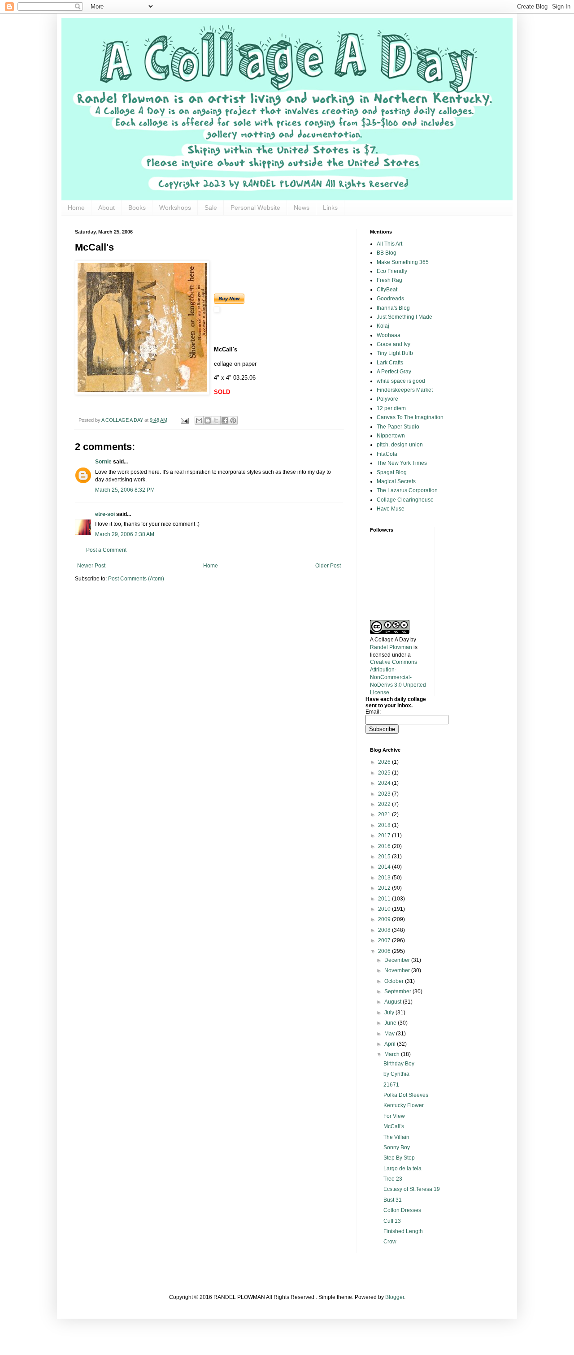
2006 (385, 951)
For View (394, 1116)
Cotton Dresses (402, 1210)
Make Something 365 (403, 262)
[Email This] (199, 420)
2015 (385, 856)
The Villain (396, 1137)
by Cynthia (396, 1074)
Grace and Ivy (393, 344)
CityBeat (387, 289)
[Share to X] (216, 420)
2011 (385, 899)
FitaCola (387, 454)
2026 (385, 762)
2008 (385, 930)
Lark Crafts (390, 362)
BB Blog (386, 253)
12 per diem (391, 408)
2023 (385, 794)
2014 (385, 867)
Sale (210, 207)
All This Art (389, 244)
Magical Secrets (396, 481)
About (106, 207)
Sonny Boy (396, 1147)
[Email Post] (184, 420)
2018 (385, 825)
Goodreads (390, 298)
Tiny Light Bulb (395, 353)
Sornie (103, 462)
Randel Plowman (391, 647)
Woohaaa (388, 335)
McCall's (393, 1126)
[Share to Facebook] (224, 420)
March (392, 1054)
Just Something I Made (404, 317)
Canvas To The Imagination (410, 417)
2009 (385, 919)
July (390, 1012)
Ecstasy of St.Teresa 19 (411, 1189)
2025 (385, 773)
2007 (385, 940)
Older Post (328, 566)
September (398, 991)
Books (137, 207)
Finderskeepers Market (405, 390)
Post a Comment (106, 550)
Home (76, 207)
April (390, 1044)
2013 (385, 877)
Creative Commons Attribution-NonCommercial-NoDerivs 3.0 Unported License (398, 677)
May (390, 1033)
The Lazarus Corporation (407, 490)
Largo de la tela (402, 1168)
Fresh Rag (389, 280)
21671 (391, 1085)
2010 (385, 909)
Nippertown (391, 436)
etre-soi (105, 514)
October (394, 981)
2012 (385, 888)
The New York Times (402, 463)
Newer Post (91, 566)
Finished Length (403, 1231)
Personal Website (255, 207)
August (393, 1002)
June (391, 1023)
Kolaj (383, 326)
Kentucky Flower (403, 1105)
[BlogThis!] (207, 420)
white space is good (401, 381)
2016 (385, 846)
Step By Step (399, 1158)
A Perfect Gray (394, 371)
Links (330, 207)
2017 (385, 835)
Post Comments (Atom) (136, 579)
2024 (385, 783)
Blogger (394, 1297)
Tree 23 (392, 1179)
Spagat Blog (392, 472)
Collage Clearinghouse (405, 500)
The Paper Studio (398, 427)
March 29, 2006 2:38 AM (124, 534)
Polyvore (387, 399)
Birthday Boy (398, 1064)
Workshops (175, 207)
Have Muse (390, 509)
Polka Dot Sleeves (405, 1095)
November (397, 970)
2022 (385, 804)
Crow (389, 1241)
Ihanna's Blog (393, 308)
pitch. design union (400, 445)
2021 (385, 814)
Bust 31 (392, 1200)
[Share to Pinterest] (233, 420)
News (301, 207)
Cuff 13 (392, 1221)
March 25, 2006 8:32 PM (125, 490)
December (397, 960)
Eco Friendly (392, 271)
